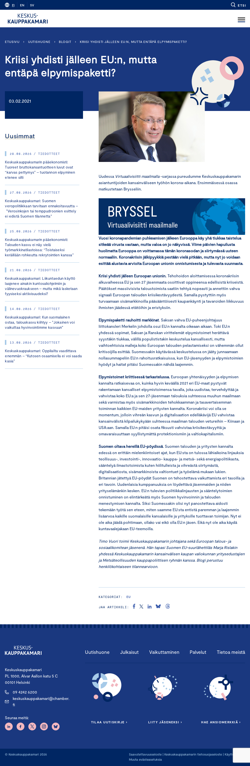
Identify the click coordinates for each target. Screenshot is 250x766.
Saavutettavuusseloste (145, 754)
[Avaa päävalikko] (241, 18)
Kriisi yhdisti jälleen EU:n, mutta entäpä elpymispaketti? (133, 42)
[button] (238, 5)
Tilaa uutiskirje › (109, 722)
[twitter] (141, 607)
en (22, 5)
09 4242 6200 (25, 692)
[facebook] (134, 607)
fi (13, 5)
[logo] (28, 18)
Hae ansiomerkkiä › (221, 722)
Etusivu (12, 42)
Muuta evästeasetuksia (145, 759)
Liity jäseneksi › (165, 722)
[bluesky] (158, 607)
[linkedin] (149, 607)
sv (32, 5)
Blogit (65, 42)
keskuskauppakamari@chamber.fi (41, 701)
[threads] (168, 607)
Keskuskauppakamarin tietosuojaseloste (192, 754)
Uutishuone (39, 42)
